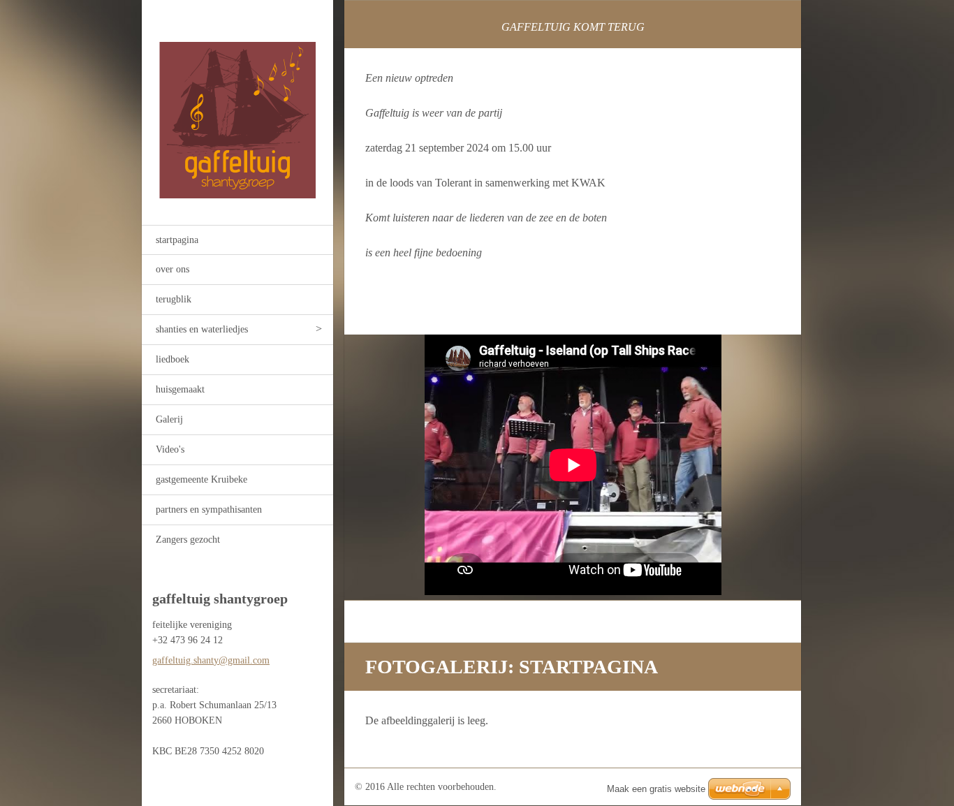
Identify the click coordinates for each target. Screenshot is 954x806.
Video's (170, 449)
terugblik (173, 299)
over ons (172, 269)
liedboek (172, 359)
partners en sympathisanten (209, 509)
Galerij (169, 419)
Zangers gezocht (188, 539)
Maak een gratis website (656, 789)
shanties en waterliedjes (202, 329)
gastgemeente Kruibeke (201, 479)
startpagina (177, 240)
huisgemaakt (180, 389)
